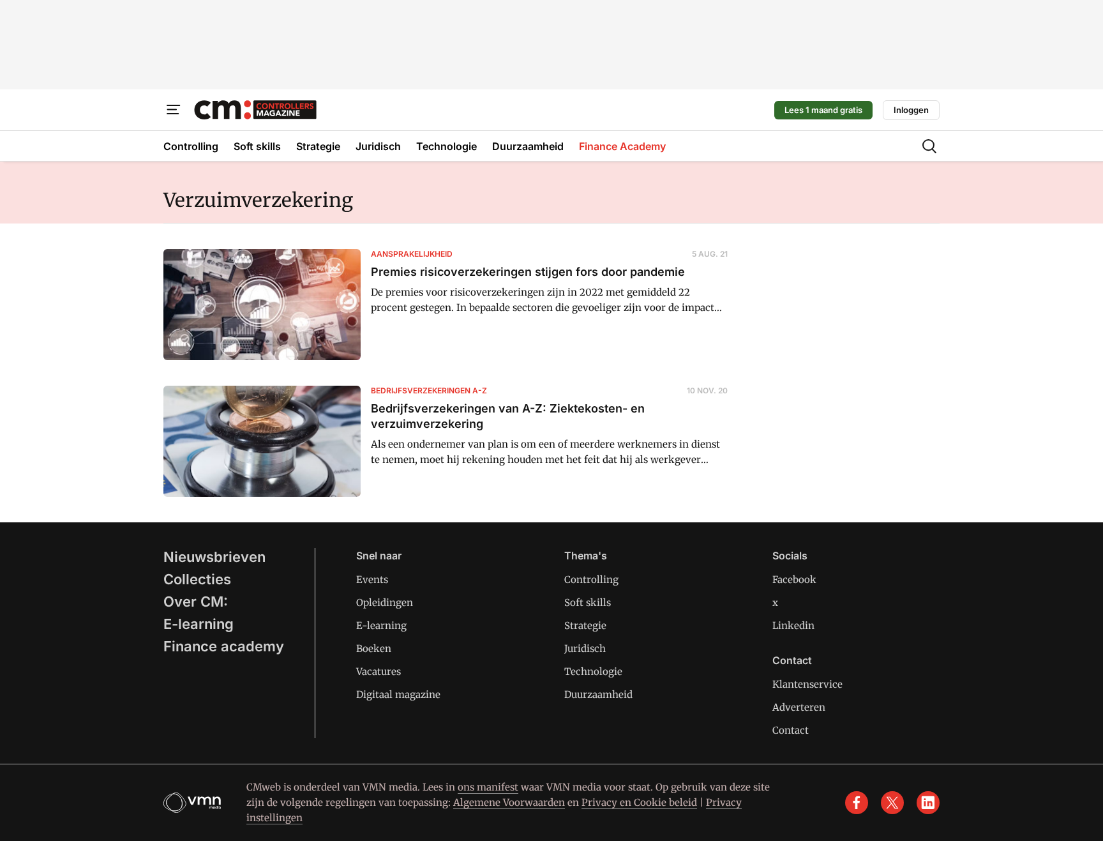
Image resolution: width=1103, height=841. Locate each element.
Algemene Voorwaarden (509, 802)
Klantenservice (807, 684)
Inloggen (911, 110)
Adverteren (798, 707)
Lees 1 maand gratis (823, 110)
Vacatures (378, 671)
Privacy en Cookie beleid (639, 802)
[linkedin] (928, 802)
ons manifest (488, 787)
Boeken (373, 648)
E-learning (198, 624)
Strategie (585, 625)
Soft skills (587, 602)
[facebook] (856, 802)
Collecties (197, 579)
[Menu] (173, 110)
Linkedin (793, 625)
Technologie (593, 671)
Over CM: (195, 601)
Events (372, 579)
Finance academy (223, 646)
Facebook (794, 579)
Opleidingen (384, 602)
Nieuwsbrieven (214, 557)
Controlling (591, 579)
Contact (790, 730)
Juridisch (585, 648)
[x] (892, 802)
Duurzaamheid (598, 694)
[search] (929, 146)
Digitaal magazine (398, 694)
